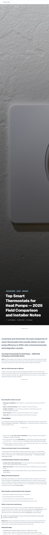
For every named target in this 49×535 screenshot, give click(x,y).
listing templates (19, 485)
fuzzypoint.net (28, 511)
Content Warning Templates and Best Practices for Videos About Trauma (20, 530)
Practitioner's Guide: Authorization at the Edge (35, 441)
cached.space (28, 512)
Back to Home (7, 2)
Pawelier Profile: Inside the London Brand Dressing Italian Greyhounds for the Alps (22, 533)
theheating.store (39, 509)
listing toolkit (9, 445)
